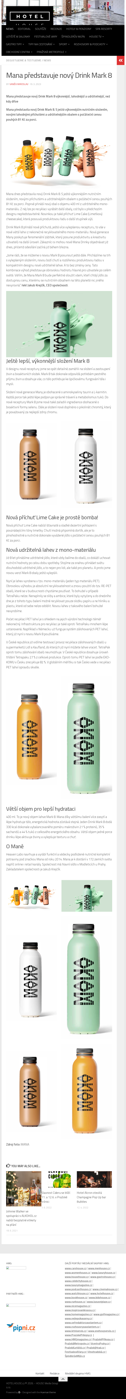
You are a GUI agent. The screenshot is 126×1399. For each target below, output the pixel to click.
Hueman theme (48, 1392)
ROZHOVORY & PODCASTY (89, 44)
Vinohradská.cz (96, 1352)
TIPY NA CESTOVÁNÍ (40, 44)
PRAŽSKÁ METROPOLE (50, 52)
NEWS (10, 29)
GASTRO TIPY (14, 44)
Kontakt (39, 1373)
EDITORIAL (24, 29)
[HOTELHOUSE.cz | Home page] (29, 19)
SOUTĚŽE (40, 29)
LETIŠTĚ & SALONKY (18, 36)
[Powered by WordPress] (19, 1392)
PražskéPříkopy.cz (103, 1339)
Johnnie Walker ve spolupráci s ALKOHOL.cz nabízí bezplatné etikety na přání (21, 1218)
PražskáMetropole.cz (77, 1344)
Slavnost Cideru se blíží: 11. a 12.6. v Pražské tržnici (55, 1197)
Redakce (54, 1373)
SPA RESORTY (104, 29)
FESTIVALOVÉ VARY (45, 36)
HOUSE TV (95, 36)
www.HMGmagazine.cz (78, 1339)
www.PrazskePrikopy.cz (78, 1335)
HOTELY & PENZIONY (78, 29)
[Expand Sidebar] (120, 60)
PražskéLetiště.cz (75, 1348)
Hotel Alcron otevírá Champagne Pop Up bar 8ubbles (91, 1197)
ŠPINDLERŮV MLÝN (73, 36)
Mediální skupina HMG (78, 1373)
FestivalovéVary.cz (75, 1352)
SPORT (63, 44)
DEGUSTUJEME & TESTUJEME (23, 60)
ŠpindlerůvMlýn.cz (75, 1356)
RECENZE (56, 29)
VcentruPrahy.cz (100, 1344)
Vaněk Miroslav (19, 84)
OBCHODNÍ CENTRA (18, 52)
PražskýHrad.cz (95, 1348)
